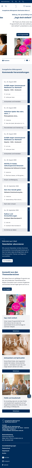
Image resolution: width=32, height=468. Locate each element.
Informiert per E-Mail (9, 242)
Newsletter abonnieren (13, 244)
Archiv (4, 454)
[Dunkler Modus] (23, 1)
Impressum (5, 451)
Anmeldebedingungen (9, 446)
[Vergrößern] (16, 1)
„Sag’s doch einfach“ (16, 17)
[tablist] (27, 61)
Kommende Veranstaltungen (15, 73)
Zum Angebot (7, 289)
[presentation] (24, 61)
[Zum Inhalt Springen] (12, 1)
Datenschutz (6, 449)
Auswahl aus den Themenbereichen (10, 273)
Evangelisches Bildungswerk (12, 70)
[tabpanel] (16, 34)
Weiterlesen (16, 331)
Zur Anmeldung (7, 261)
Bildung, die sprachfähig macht (16, 14)
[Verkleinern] (19, 1)
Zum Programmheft (16, 34)
